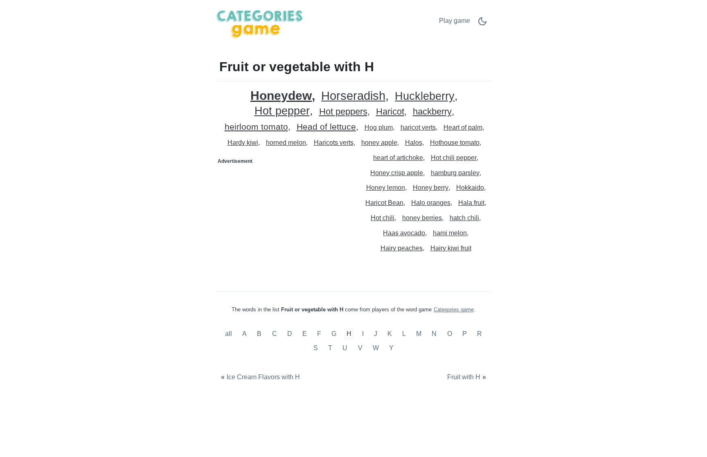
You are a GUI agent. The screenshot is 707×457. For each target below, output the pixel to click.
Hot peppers (343, 112)
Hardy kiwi (242, 142)
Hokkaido (470, 187)
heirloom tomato (256, 127)
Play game (454, 20)
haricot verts (418, 127)
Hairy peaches (402, 248)
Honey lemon (385, 187)
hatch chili (464, 217)
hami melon (450, 233)
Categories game (454, 309)
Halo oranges (430, 202)
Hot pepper (282, 111)
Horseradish (353, 96)
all (229, 333)
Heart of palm (463, 127)
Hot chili (382, 217)
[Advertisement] (285, 219)
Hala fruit (471, 202)
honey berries (422, 217)
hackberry (432, 112)
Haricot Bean (384, 202)
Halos (413, 142)
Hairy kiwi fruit (450, 248)
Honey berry (430, 187)
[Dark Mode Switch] (482, 24)
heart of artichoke (398, 157)
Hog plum (379, 127)
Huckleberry (425, 96)
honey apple (379, 142)
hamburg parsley (455, 172)
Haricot (390, 112)
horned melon (286, 142)
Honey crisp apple (396, 172)
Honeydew (281, 95)
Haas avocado (404, 233)
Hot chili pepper (454, 157)
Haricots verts (334, 142)
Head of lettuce (326, 127)
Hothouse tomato (455, 142)
